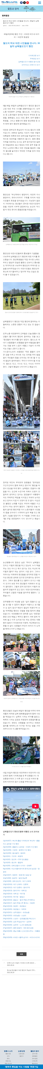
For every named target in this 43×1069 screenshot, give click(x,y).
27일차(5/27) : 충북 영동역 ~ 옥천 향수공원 (18, 928)
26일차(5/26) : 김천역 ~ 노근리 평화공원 (17, 925)
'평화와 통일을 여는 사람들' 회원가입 (21, 1067)
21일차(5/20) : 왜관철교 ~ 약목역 (14, 909)
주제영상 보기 (35, 58)
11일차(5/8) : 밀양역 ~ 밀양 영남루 (15, 878)
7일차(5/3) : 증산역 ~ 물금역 (13, 862)
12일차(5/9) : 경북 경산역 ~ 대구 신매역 (17, 881)
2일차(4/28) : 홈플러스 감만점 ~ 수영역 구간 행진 (20, 847)
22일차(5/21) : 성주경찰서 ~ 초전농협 (16, 912)
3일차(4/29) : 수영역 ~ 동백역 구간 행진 (17, 850)
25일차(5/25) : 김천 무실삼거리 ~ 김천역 (17, 922)
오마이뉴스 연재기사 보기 (31, 65)
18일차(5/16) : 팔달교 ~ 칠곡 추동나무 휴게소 (19, 900)
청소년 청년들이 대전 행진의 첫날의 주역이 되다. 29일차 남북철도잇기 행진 (21, 970)
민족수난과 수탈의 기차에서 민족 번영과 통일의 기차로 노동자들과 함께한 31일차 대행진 (21, 963)
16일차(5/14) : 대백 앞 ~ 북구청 (14, 893)
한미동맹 (34, 1058)
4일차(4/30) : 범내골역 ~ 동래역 (14, 853)
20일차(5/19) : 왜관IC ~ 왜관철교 (14, 906)
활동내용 (8, 1053)
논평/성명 (21, 1053)
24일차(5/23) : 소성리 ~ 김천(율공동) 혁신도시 (19, 918)
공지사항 (34, 1053)
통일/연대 (35, 1063)
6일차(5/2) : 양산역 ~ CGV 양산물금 (15, 859)
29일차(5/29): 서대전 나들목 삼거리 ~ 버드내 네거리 (21, 937)
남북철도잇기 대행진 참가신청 (29, 62)
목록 (21, 954)
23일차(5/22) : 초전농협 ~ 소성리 (14, 915)
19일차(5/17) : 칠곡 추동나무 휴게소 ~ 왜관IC (19, 903)
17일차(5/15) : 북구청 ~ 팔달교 (14, 897)
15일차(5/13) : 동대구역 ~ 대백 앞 (15, 890)
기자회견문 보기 (34, 55)
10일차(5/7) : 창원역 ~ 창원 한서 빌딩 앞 (17, 875)
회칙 (8, 1058)
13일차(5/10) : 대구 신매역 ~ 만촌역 (15, 884)
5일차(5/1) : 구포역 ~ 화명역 (13, 856)
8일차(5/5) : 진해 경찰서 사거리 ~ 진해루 (17, 865)
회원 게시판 (8, 1063)
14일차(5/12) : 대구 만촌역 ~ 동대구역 (16, 887)
